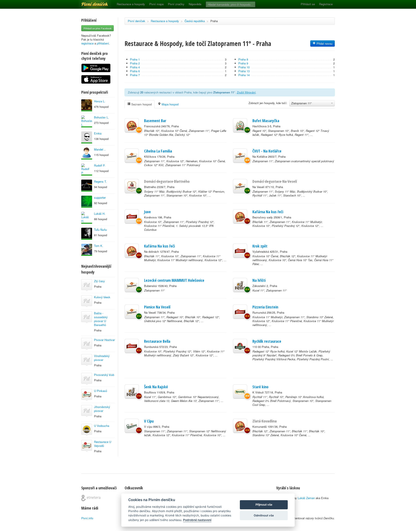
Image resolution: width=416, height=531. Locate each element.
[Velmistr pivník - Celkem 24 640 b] (86, 218)
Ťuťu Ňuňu (100, 230)
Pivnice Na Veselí (157, 307)
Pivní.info (87, 518)
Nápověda (195, 4)
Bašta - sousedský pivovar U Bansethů (101, 319)
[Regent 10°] (240, 125)
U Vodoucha (101, 426)
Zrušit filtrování (246, 92)
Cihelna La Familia (158, 151)
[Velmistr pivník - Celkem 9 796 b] (86, 169)
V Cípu (149, 421)
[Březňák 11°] (240, 216)
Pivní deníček (90, 2)
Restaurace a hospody (131, 4)
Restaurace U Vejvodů (102, 444)
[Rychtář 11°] (240, 391)
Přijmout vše (263, 504)
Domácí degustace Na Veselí (274, 181)
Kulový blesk (102, 297)
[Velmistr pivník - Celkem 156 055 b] (86, 250)
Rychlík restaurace (266, 341)
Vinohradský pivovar (102, 358)
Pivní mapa (156, 4)
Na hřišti (259, 280)
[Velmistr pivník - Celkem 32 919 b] (86, 186)
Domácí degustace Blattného (167, 181)
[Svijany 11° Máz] (132, 186)
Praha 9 (243, 63)
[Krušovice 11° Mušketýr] (240, 312)
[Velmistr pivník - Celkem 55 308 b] (86, 234)
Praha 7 (135, 75)
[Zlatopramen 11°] (132, 156)
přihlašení (103, 43)
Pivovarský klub (104, 375)
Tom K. (98, 246)
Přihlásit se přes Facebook (97, 28)
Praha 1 (135, 59)
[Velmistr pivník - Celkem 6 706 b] (86, 202)
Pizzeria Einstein (265, 307)
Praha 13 (244, 71)
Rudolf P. (99, 165)
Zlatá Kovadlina (264, 421)
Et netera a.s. (91, 498)
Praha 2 (135, 63)
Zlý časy (99, 281)
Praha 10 (244, 67)
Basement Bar (155, 120)
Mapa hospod (170, 104)
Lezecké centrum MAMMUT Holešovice (174, 280)
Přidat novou (324, 43)
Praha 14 (244, 75)
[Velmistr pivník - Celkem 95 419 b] (86, 121)
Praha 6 (135, 71)
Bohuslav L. (101, 117)
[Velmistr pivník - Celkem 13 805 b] (86, 137)
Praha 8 (243, 59)
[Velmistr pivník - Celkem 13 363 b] (86, 105)
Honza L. (99, 101)
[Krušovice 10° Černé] (240, 251)
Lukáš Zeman (306, 498)
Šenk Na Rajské (156, 386)
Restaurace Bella (157, 341)
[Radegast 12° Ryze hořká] (240, 346)
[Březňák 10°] (132, 125)
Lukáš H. (99, 213)
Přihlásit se (308, 4)
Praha (214, 21)
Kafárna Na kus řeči (267, 211)
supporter (100, 197)
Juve (147, 211)
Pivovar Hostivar (104, 340)
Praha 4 (135, 67)
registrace (87, 43)
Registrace (326, 4)
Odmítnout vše (264, 515)
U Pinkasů (100, 391)
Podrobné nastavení (197, 520)
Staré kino (260, 386)
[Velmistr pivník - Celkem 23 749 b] (86, 153)
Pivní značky (176, 4)
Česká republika (195, 21)
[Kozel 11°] (240, 285)
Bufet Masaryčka (265, 120)
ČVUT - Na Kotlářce (266, 151)
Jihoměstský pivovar (102, 409)
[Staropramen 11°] (132, 426)
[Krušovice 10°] (132, 216)
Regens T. (100, 181)
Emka (97, 133)
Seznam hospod (141, 104)
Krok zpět (259, 246)
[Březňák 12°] (240, 426)
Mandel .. (100, 149)
